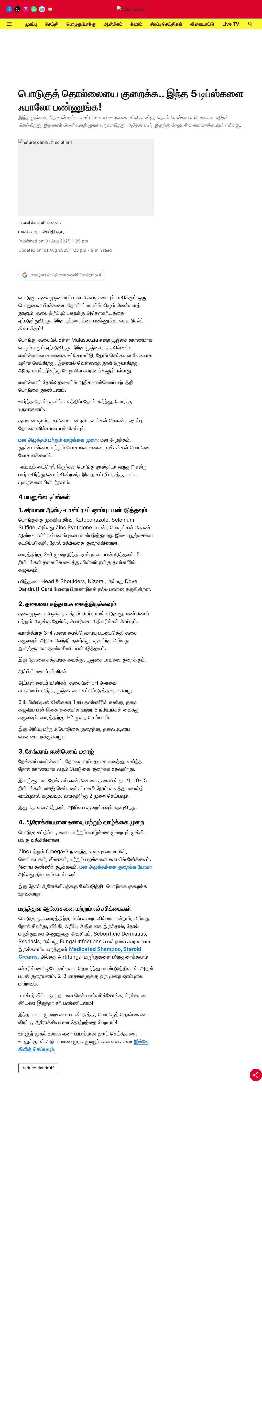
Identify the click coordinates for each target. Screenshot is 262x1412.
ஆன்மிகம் (113, 24)
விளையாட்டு (202, 24)
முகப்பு (31, 24)
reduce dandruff (38, 1067)
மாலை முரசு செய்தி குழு (41, 231)
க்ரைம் (136, 24)
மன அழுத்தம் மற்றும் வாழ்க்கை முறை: (58, 440)
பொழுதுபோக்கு (81, 24)
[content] (100, 440)
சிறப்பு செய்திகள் (166, 24)
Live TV (230, 24)
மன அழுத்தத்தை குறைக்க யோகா (116, 867)
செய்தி (51, 24)
